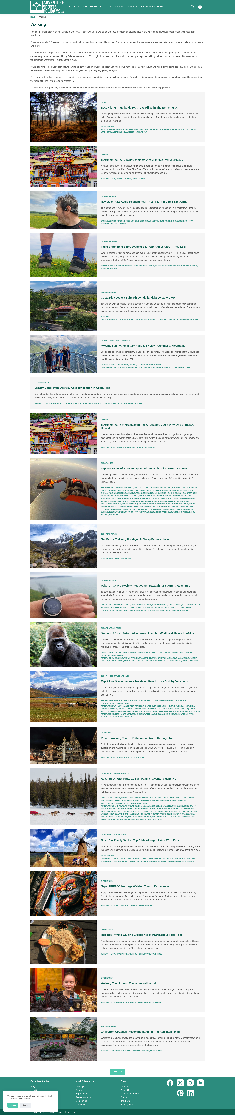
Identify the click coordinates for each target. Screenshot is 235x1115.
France (138, 368)
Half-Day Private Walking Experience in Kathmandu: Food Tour (141, 934)
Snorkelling (116, 509)
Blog (109, 7)
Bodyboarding (179, 488)
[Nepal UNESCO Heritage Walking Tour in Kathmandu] (63, 893)
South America (115, 714)
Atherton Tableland (121, 1051)
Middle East (176, 811)
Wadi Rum (157, 819)
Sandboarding (108, 507)
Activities (75, 7)
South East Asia (174, 817)
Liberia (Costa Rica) (159, 319)
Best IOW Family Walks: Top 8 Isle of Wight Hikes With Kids (140, 840)
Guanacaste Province (139, 319)
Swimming (105, 224)
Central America (109, 319)
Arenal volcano (115, 706)
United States (146, 819)
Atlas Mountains (170, 806)
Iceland (137, 709)
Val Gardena (126, 717)
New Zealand (116, 814)
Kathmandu (121, 757)
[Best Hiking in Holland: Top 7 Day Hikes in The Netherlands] (63, 117)
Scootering (120, 507)
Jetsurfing (106, 498)
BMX (169, 488)
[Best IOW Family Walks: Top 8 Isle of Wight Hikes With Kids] (63, 848)
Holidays (119, 7)
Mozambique (183, 658)
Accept (13, 1105)
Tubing (131, 512)
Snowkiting (143, 509)
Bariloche (184, 806)
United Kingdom (131, 819)
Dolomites (112, 709)
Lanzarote (148, 811)
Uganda (150, 661)
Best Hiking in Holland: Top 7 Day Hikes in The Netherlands (139, 107)
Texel (183, 129)
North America (130, 814)
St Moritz (127, 714)
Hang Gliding (160, 493)
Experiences (147, 7)
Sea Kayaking (146, 507)
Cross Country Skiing (141, 605)
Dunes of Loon (141, 129)
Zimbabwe (193, 661)
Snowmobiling (155, 509)
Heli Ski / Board (174, 493)
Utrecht (105, 132)
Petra (176, 814)
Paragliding (169, 501)
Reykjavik (179, 711)
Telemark (113, 512)
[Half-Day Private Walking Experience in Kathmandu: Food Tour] (63, 942)
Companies (81, 1101)
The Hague (192, 129)
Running (163, 221)
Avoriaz (109, 368)
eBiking (112, 221)
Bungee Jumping (108, 490)
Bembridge (106, 858)
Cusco (104, 709)
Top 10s (109, 463)
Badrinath (121, 179)
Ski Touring (173, 507)
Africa (104, 658)
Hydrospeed (145, 496)
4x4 (102, 488)
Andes (111, 806)
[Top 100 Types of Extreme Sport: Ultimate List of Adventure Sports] (63, 489)
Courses (132, 7)
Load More (117, 1072)
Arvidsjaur (140, 706)
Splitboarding (183, 509)
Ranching (161, 504)
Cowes (115, 858)
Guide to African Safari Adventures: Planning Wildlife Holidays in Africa (147, 633)
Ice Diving (167, 496)
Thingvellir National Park (181, 714)
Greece (129, 709)
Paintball (158, 501)
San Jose (189, 711)
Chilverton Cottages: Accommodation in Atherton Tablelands (140, 1031)
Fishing (117, 798)
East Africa (152, 809)
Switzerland (149, 714)
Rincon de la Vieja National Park (184, 319)
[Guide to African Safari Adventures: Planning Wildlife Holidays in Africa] (63, 644)
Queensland (156, 1051)
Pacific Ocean (166, 814)
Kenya (111, 658)
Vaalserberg (115, 132)
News (114, 241)
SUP (191, 221)
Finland (179, 809)
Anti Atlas (119, 806)
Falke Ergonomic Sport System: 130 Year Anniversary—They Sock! (144, 246)
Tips (108, 534)
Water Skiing (176, 512)
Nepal (130, 757)
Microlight (160, 498)
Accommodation (108, 292)
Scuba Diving (133, 507)
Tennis (168, 610)
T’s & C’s (125, 1101)
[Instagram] (190, 1082)
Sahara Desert (116, 661)
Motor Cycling (172, 498)
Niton (182, 858)
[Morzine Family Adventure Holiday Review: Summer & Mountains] (63, 354)
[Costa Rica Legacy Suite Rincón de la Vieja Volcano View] (63, 306)
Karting (111, 365)
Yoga (126, 703)
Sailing (192, 504)
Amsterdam (106, 129)
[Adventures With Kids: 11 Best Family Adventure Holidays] (63, 796)
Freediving (148, 493)
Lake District (136, 811)
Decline (25, 1105)
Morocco (105, 814)
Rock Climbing (173, 504)
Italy (144, 709)
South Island (188, 817)
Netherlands (162, 129)
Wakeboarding (154, 512)
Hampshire (153, 858)
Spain (103, 819)
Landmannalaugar (156, 709)
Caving (163, 490)
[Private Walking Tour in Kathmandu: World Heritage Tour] (63, 745)
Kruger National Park (125, 658)
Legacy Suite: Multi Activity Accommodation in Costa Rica (72, 387)
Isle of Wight (165, 858)
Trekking (114, 224)
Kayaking (124, 498)
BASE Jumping (160, 488)
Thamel (158, 954)
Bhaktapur (121, 906)
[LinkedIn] (190, 1093)
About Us (125, 1090)
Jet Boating (178, 496)
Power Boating (129, 504)
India (129, 179)
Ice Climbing (157, 496)
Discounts (80, 1104)
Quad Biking (142, 504)
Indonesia (111, 811)
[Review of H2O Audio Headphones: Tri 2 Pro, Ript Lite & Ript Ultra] (63, 210)
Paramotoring (182, 501)
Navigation (135, 501)
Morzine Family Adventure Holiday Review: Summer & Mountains (143, 345)
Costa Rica (123, 319)
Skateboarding (160, 507)
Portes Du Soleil (169, 368)
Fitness (120, 221)
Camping (105, 266)
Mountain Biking (138, 221)
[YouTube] (200, 1082)
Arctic (128, 806)
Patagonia (163, 711)
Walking (111, 127)
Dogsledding (121, 493)
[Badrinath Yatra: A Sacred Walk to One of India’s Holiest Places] (63, 166)
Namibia (193, 658)
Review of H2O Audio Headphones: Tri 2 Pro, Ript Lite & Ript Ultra (144, 201)
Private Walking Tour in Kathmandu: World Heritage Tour (138, 738)
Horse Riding (113, 496)
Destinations (93, 7)
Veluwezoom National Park (135, 132)
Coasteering (173, 490)
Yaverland (189, 861)
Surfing (104, 512)
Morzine (157, 368)
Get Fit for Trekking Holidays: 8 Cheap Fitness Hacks (135, 539)
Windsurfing (188, 512)
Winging (104, 515)
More (160, 7)
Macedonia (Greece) (179, 709)
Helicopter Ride (189, 493)
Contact (124, 1097)
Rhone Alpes (184, 368)
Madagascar (142, 658)
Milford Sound (190, 811)
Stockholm (137, 714)
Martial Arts (148, 498)
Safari (175, 653)
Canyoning (140, 490)
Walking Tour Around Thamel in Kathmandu (129, 983)
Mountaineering (108, 501)
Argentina (129, 706)
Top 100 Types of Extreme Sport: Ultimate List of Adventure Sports (144, 468)
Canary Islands (124, 809)
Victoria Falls (161, 661)
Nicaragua (137, 711)
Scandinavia (121, 817)
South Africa (130, 661)
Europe (152, 129)
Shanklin (105, 861)
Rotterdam (175, 129)
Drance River (120, 368)
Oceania (155, 814)
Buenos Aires (160, 706)
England (163, 809)
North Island (144, 814)
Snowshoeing (169, 509)
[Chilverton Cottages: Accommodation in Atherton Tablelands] (63, 1039)
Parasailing (106, 504)
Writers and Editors (130, 1094)
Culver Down (125, 858)
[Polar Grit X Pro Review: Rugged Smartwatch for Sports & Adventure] (63, 595)
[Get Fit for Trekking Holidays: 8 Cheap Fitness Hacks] (63, 546)
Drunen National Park (122, 129)
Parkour (117, 504)
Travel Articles (122, 340)
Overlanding (147, 501)
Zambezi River (175, 661)
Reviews (115, 196)
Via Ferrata (140, 512)
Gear (108, 196)
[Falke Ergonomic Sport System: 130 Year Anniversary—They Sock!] (63, 255)
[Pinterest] (180, 1093)
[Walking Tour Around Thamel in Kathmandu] (63, 990)
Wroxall (179, 861)
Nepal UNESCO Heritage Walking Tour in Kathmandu (135, 886)
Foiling (139, 493)
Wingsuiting (114, 515)
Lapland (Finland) (162, 811)
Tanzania (141, 661)
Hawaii (187, 809)
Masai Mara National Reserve (163, 658)
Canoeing (129, 490)
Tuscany (120, 819)
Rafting (132, 365)
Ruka (192, 814)
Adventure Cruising (123, 488)
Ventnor (170, 861)
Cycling (104, 221)
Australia (136, 1051)
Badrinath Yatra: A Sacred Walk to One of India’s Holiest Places (142, 159)
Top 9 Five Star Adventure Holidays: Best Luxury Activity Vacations (144, 681)
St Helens (114, 861)
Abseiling (109, 488)
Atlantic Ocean (154, 806)
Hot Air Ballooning (129, 496)
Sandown (190, 858)
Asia (113, 179)
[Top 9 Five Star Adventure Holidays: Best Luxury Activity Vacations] (63, 696)
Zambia (185, 661)
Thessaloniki (162, 714)
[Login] (200, 7)
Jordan (125, 811)
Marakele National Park (119, 711)
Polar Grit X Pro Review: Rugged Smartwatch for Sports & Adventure (145, 585)
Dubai (144, 809)
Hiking (104, 127)
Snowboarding (182, 221)
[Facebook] (170, 1082)
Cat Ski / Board (153, 490)
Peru (171, 711)
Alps (103, 368)
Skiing (171, 221)
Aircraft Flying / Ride (144, 488)
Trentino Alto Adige (110, 717)
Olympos (147, 711)
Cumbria (136, 809)
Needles (176, 858)
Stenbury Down (127, 861)
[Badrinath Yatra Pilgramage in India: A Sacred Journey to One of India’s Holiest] (63, 433)
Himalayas (131, 447)
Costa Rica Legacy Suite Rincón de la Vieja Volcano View (138, 297)
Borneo (112, 809)
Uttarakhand (138, 179)
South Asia (139, 757)
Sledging (141, 365)
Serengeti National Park (139, 817)
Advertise (125, 1086)
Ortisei (155, 711)
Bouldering (192, 488)
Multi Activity (152, 221)
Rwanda (104, 661)
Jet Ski (187, 496)
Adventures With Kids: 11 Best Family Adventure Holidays (138, 778)
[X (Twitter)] (180, 1082)
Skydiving (190, 507)
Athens (150, 706)
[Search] (192, 7)
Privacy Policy (128, 1104)
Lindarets (147, 368)
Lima (167, 709)
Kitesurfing (135, 498)
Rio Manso (184, 814)
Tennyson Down (143, 861)
